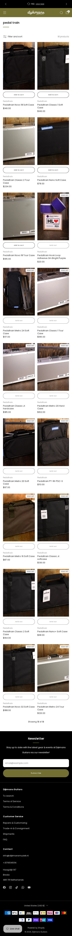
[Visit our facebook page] (4, 887)
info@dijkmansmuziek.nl (16, 855)
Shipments (8, 834)
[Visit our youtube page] (29, 887)
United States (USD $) (34, 905)
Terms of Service (12, 801)
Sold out (53, 245)
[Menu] (4, 12)
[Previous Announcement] (6, 4)
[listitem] (36, 4)
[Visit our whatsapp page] (23, 887)
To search (8, 795)
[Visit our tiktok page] (17, 887)
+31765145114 (9, 862)
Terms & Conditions (13, 806)
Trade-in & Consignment (16, 828)
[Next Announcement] (66, 4)
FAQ (5, 839)
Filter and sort (15, 36)
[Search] (61, 12)
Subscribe (36, 773)
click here (40, 4)
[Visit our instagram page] (10, 887)
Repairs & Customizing (15, 822)
